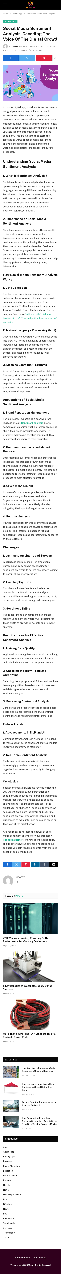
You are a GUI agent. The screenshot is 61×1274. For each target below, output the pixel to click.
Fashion (7, 1180)
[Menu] (5, 4)
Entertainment (10, 1175)
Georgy (15, 46)
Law (5, 1199)
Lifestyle (7, 1204)
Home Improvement (12, 1194)
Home (6, 1190)
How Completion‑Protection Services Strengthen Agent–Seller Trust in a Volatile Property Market (39, 1121)
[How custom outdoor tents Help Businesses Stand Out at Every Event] (11, 1088)
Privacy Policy (22, 1258)
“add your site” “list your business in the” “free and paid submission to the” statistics (30, 318)
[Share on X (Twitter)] (27, 58)
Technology (10, 21)
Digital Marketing (11, 1166)
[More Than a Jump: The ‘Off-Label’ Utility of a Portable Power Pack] (30, 1014)
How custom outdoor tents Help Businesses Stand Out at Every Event (38, 1087)
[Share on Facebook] (11, 58)
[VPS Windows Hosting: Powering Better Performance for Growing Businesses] (30, 918)
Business (7, 1161)
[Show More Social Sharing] (55, 58)
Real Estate (9, 1218)
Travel (6, 1237)
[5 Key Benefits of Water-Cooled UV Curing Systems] (30, 966)
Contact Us (39, 1258)
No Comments (21, 50)
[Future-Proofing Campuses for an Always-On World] (11, 1106)
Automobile (8, 1152)
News (6, 1209)
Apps (5, 1147)
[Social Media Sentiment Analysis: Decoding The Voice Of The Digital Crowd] (30, 83)
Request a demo (12, 839)
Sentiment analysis (32, 423)
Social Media (9, 1223)
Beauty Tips (9, 1156)
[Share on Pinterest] (44, 58)
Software (7, 1228)
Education (8, 1171)
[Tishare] (30, 5)
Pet (5, 1214)
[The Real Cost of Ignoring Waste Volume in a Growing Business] (11, 1072)
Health (6, 1185)
